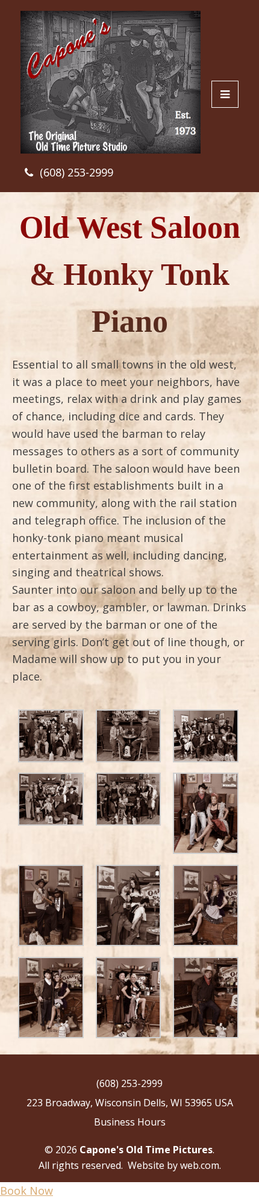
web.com (199, 1165)
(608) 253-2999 (76, 172)
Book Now (26, 1190)
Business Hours (130, 1122)
